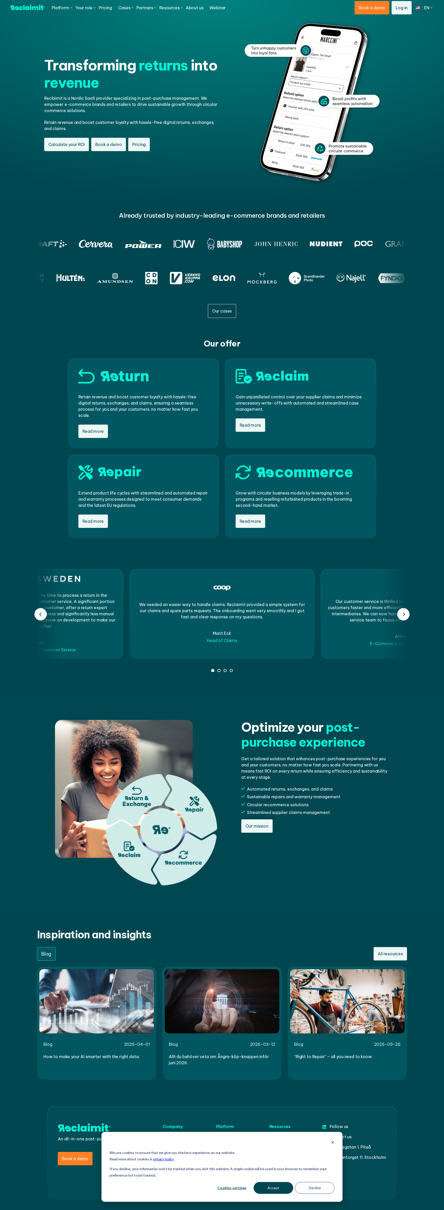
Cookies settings (232, 1188)
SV (427, 32)
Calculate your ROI (66, 144)
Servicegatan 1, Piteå (350, 1147)
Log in (402, 7)
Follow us (339, 1126)
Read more (93, 431)
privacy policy (163, 1159)
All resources (390, 953)
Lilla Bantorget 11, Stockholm (358, 1157)
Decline (315, 1188)
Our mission (256, 826)
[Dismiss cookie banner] (333, 1143)
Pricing (139, 144)
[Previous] (40, 614)
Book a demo (372, 7)
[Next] (403, 614)
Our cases (222, 311)
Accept (273, 1188)
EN (427, 19)
